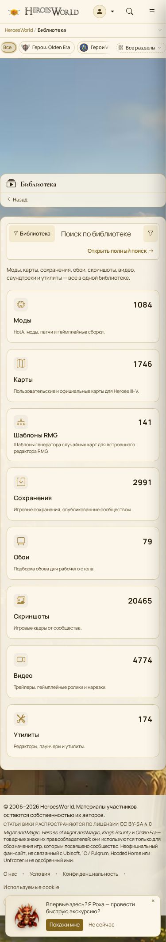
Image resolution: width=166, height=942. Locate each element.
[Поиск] (129, 11)
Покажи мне (65, 924)
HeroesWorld (19, 30)
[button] (104, 11)
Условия (40, 873)
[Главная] (43, 11)
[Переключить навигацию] (152, 11)
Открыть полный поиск (117, 250)
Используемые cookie (31, 887)
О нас (10, 873)
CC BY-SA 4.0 (136, 823)
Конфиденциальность (91, 873)
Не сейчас (102, 924)
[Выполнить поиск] (150, 233)
